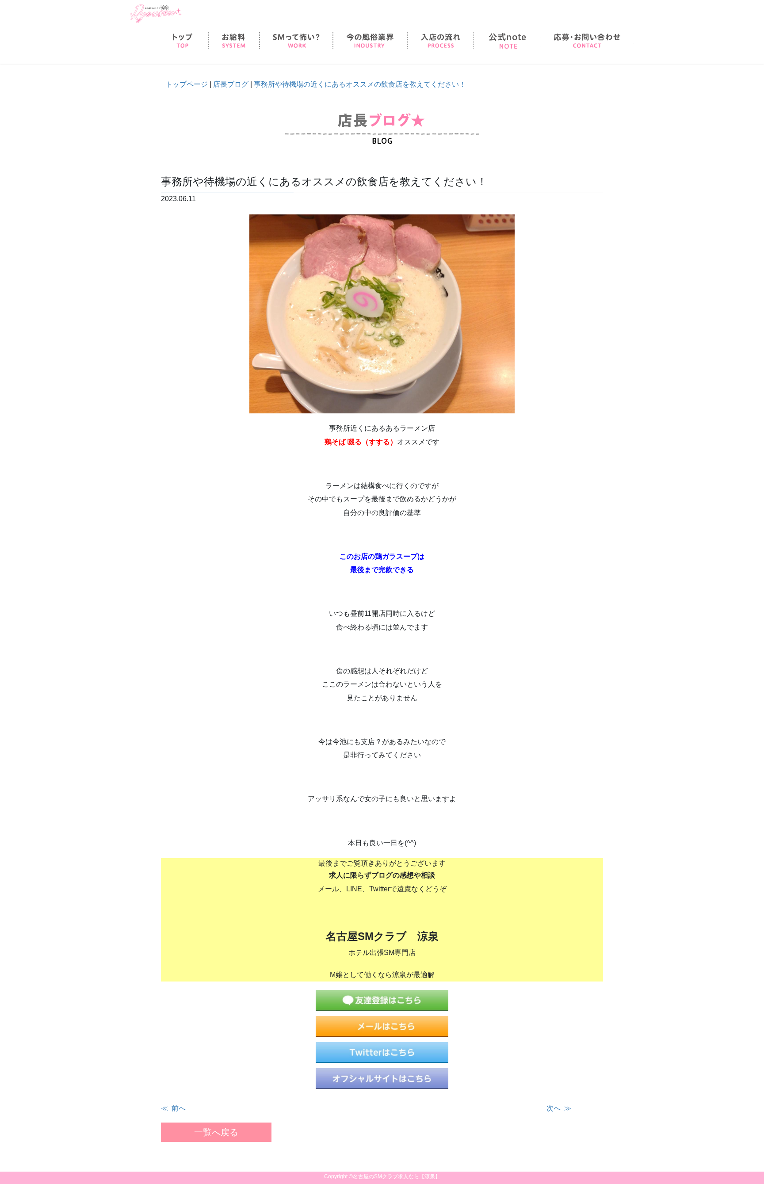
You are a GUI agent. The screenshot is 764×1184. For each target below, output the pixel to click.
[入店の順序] (440, 41)
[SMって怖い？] (296, 41)
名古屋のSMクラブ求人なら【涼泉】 (396, 1176)
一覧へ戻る (216, 1132)
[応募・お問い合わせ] (587, 41)
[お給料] (234, 41)
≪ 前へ (173, 1108)
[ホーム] (182, 41)
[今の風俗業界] (370, 41)
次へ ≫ (558, 1108)
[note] (507, 41)
